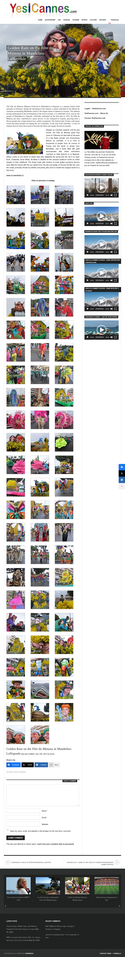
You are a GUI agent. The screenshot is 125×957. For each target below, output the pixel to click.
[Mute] (111, 195)
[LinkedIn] (122, 480)
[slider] (100, 195)
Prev (5, 906)
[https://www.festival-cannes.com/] (101, 140)
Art (59, 20)
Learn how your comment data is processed (55, 844)
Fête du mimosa (20, 772)
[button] (101, 188)
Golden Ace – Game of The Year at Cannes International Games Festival (90, 863)
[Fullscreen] (115, 195)
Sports (84, 20)
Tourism (75, 20)
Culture (93, 20)
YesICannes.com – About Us (96, 113)
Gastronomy (50, 20)
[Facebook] (122, 467)
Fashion (66, 20)
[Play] (87, 195)
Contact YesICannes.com (94, 118)
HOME (40, 20)
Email (44, 817)
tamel (47, 935)
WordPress (29, 953)
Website (45, 824)
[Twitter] (122, 473)
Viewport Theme (105, 953)
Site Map (102, 20)
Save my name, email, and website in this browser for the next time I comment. (40, 831)
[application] (101, 188)
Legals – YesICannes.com (95, 108)
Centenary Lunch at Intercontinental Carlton (31, 862)
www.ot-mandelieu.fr (15, 175)
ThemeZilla (117, 953)
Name (45, 811)
